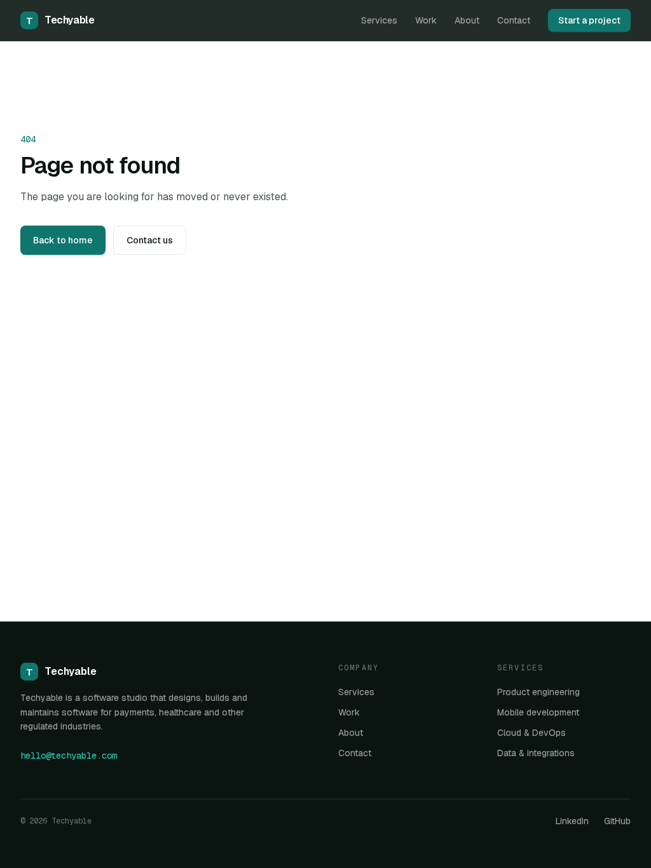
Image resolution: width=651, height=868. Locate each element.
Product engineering (538, 692)
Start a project (589, 20)
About (467, 20)
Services (379, 20)
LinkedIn (572, 821)
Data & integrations (536, 753)
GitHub (617, 821)
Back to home (63, 240)
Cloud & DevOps (531, 732)
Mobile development (538, 712)
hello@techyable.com (68, 755)
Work (426, 20)
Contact (513, 20)
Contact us (150, 240)
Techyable (60, 20)
